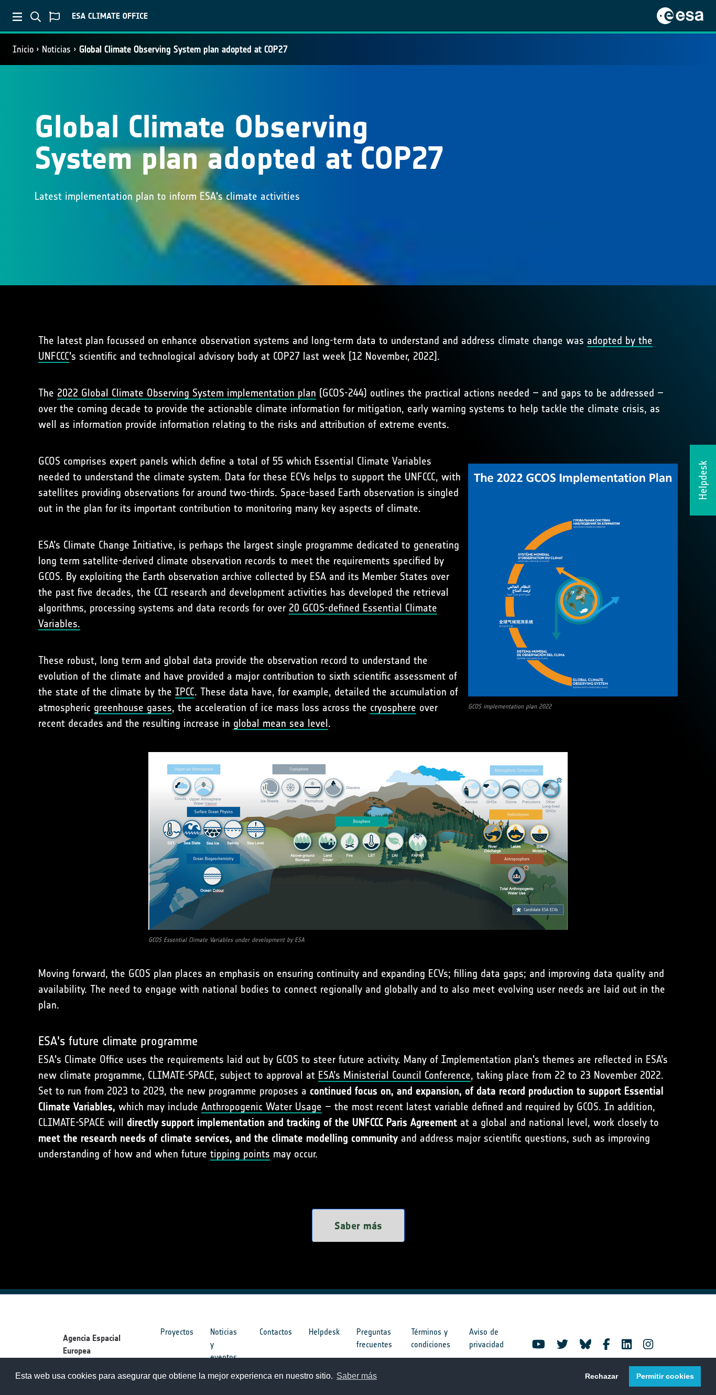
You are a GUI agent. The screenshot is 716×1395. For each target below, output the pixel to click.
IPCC (184, 691)
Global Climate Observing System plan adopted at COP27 (183, 49)
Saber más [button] (357, 1375)
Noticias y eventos (223, 1344)
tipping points (240, 1153)
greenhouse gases (133, 707)
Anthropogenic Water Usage (261, 1106)
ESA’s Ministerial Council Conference (394, 1075)
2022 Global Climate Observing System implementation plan (186, 393)
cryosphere (393, 707)
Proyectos (176, 1332)
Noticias (56, 49)
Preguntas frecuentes (374, 1338)
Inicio (23, 49)
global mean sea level (280, 723)
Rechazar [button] (601, 1376)
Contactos (275, 1332)
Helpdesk (324, 1332)
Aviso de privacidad (486, 1338)
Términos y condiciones (430, 1338)
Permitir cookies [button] (665, 1376)
